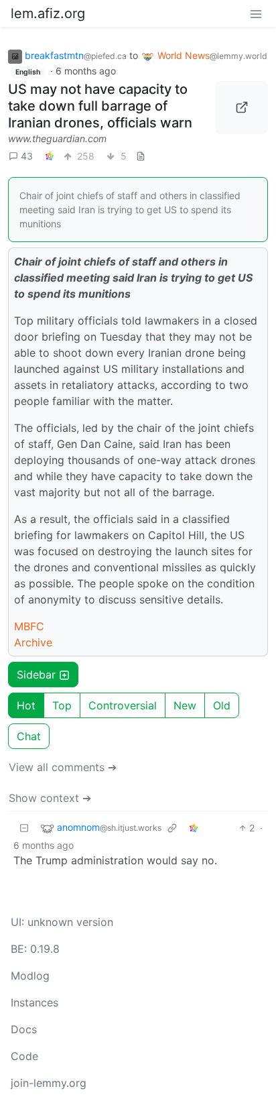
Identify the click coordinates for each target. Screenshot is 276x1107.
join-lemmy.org (48, 1083)
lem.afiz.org (48, 13)
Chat (29, 736)
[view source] (140, 156)
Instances (34, 1002)
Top (62, 705)
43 (27, 156)
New (185, 705)
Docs (24, 1029)
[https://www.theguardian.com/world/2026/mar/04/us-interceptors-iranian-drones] (241, 107)
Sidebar (36, 674)
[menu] (256, 13)
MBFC (29, 626)
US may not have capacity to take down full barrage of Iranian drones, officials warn (100, 106)
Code (24, 1056)
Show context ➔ (50, 798)
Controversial (122, 705)
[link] (49, 156)
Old (221, 705)
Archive (33, 642)
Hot (26, 705)
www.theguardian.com (57, 138)
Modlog (30, 975)
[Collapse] (24, 827)
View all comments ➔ (63, 767)
